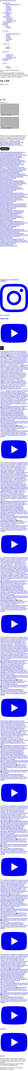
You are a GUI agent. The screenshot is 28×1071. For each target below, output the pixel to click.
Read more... (5, 148)
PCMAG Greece (10, 145)
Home (1, 84)
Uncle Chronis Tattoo (15, 142)
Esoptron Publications (9, 143)
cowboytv (11, 141)
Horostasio (6, 142)
